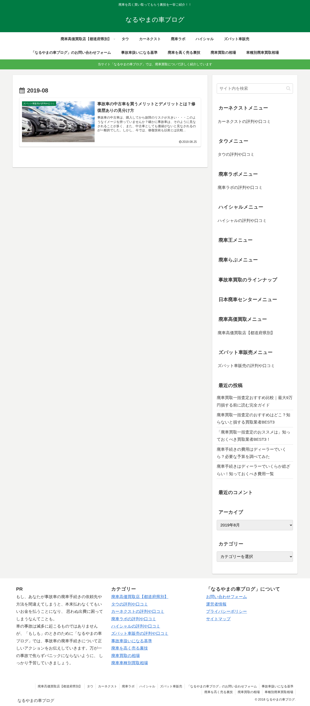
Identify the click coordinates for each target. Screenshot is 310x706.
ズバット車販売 (171, 686)
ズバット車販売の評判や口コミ (246, 365)
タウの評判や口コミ (236, 154)
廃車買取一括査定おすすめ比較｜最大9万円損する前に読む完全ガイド (255, 401)
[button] (288, 88)
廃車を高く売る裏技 (129, 648)
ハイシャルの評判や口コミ (242, 220)
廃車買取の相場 (125, 655)
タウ (90, 686)
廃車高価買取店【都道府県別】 (246, 333)
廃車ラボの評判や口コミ (240, 187)
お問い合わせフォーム (226, 596)
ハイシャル (147, 686)
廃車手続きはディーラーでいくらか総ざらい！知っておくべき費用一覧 (253, 470)
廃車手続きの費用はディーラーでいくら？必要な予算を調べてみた (251, 453)
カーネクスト (107, 686)
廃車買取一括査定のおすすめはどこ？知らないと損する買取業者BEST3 (253, 418)
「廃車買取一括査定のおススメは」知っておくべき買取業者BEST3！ (253, 436)
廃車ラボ (128, 686)
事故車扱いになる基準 (131, 641)
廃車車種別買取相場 (129, 663)
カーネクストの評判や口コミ (244, 121)
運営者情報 (216, 604)
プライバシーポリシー (226, 611)
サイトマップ (218, 619)
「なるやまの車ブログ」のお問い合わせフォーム (222, 686)
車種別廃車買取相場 (279, 692)
